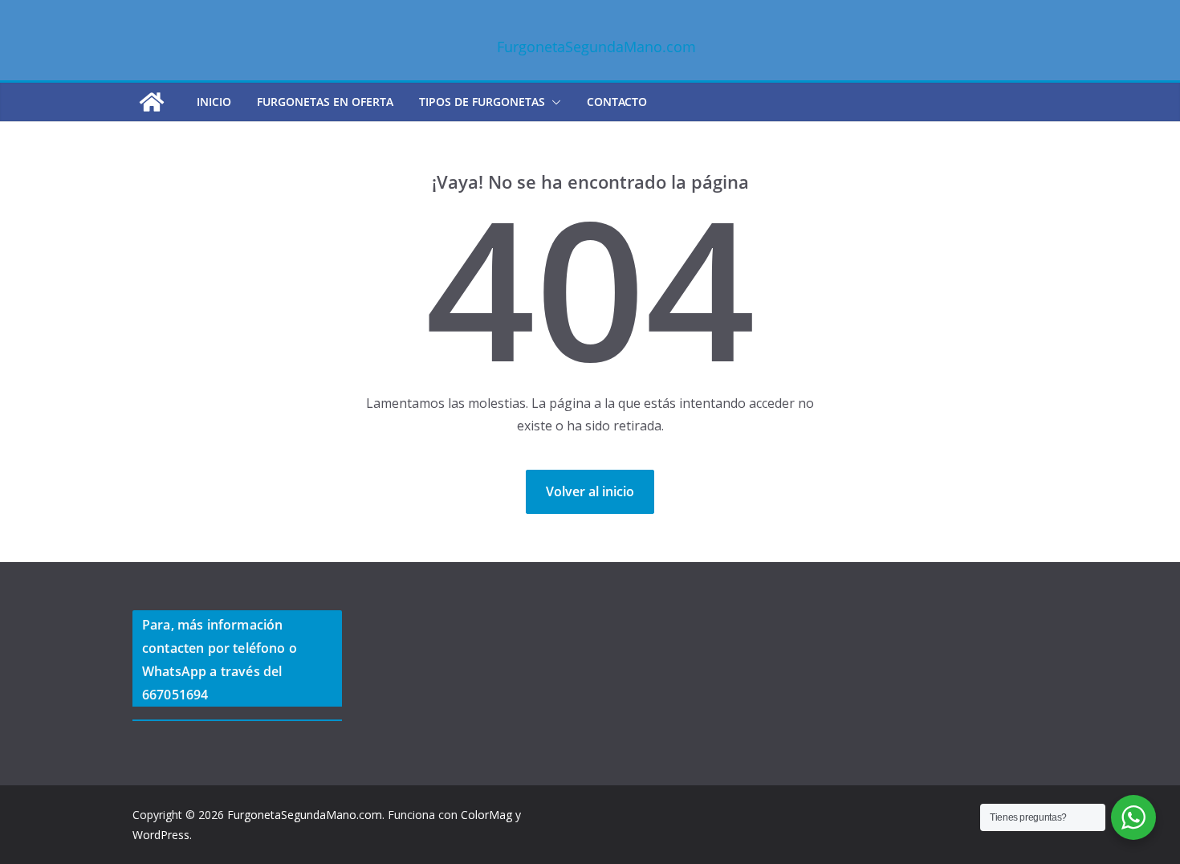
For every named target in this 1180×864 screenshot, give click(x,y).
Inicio (214, 101)
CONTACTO (617, 101)
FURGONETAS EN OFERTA (325, 101)
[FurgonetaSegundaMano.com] (152, 102)
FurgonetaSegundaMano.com (596, 46)
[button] (553, 102)
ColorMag (486, 814)
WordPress (160, 834)
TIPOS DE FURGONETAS (482, 101)
